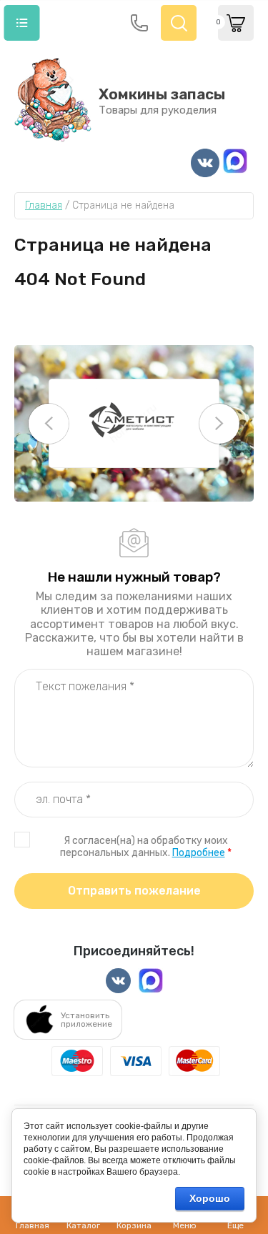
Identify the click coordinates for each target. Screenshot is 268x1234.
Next (219, 424)
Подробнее (198, 853)
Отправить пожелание (134, 890)
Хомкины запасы (162, 93)
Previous (49, 424)
